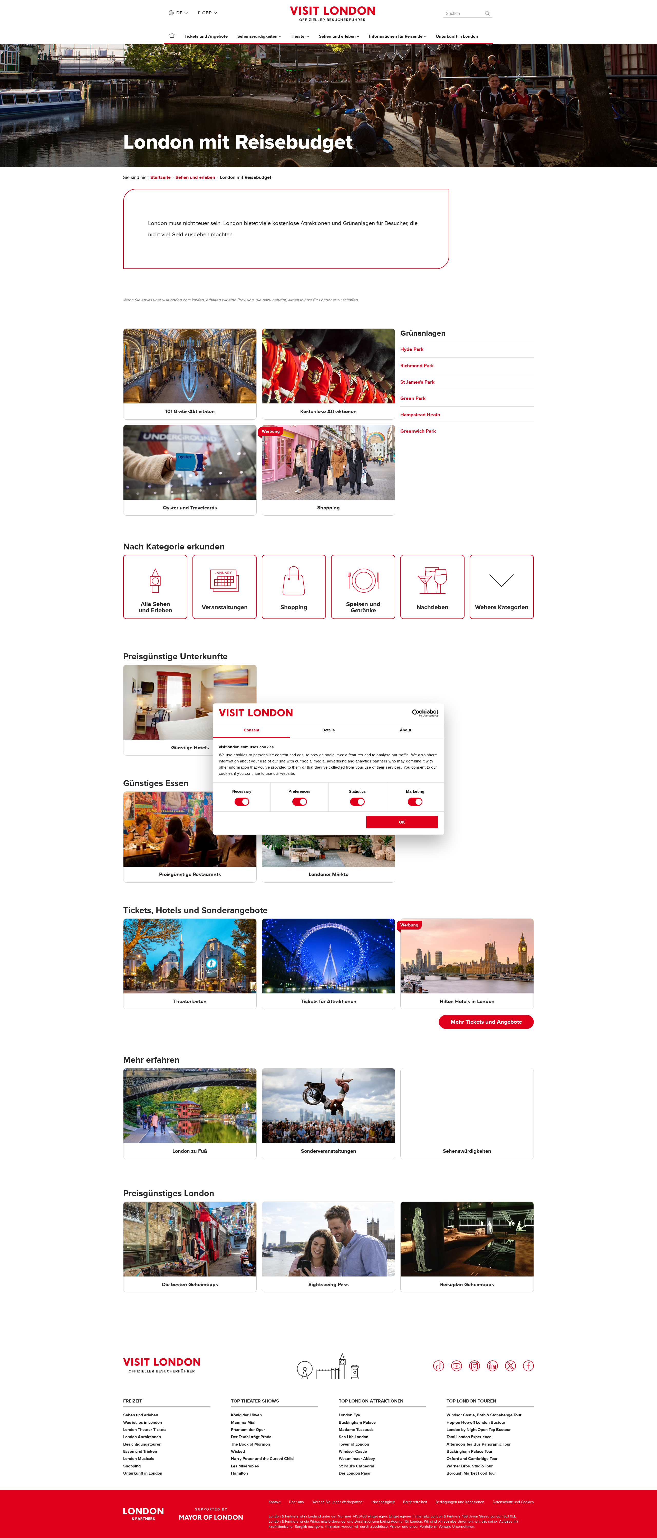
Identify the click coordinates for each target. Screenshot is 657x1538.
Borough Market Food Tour (471, 1473)
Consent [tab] (251, 730)
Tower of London (354, 1444)
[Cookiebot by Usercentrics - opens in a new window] (415, 713)
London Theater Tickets (145, 1430)
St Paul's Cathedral (356, 1466)
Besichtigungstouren (142, 1444)
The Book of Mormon (250, 1444)
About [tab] (405, 730)
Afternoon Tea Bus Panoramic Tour (479, 1444)
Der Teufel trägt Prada (251, 1437)
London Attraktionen (142, 1437)
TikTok (438, 1365)
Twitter (510, 1365)
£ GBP (204, 12)
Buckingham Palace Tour (469, 1451)
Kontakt (275, 1502)
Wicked (238, 1451)
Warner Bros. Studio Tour (470, 1466)
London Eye (349, 1415)
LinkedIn (492, 1365)
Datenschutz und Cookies (513, 1502)
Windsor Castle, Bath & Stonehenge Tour (484, 1415)
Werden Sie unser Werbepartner (338, 1502)
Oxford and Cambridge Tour (472, 1459)
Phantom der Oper (248, 1430)
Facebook (528, 1365)
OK (402, 822)
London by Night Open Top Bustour (479, 1430)
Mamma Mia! (243, 1422)
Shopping (132, 1466)
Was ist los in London (142, 1422)
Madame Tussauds (356, 1430)
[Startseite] (172, 36)
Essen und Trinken (140, 1451)
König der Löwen (246, 1415)
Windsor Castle (353, 1451)
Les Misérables (245, 1466)
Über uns (296, 1502)
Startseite (160, 177)
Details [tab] (328, 730)
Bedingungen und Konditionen (460, 1502)
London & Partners (143, 1514)
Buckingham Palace (357, 1422)
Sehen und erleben (195, 177)
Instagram (474, 1365)
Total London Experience (469, 1437)
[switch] (299, 802)
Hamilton (239, 1473)
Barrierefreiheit (415, 1502)
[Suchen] (487, 12)
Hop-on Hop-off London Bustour (476, 1422)
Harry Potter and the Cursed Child (262, 1459)
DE (179, 12)
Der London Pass (354, 1473)
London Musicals (138, 1459)
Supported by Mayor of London (211, 1514)
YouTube (456, 1365)
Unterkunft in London (142, 1473)
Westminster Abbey (357, 1459)
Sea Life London (353, 1437)
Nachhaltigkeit (383, 1502)
